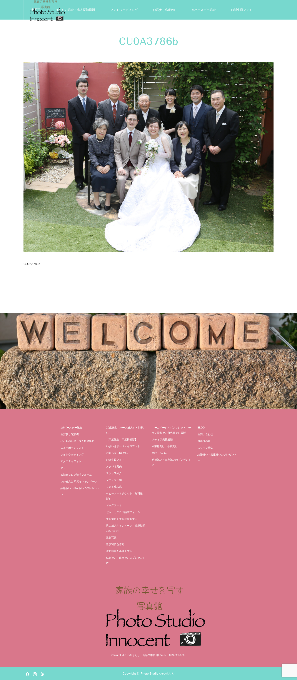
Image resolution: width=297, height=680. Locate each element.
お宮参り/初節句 (164, 10)
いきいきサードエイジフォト (84, 29)
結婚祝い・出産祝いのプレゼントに (235, 29)
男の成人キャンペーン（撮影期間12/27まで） (125, 528)
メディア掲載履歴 (162, 439)
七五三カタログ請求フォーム (123, 512)
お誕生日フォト (241, 10)
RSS (42, 673)
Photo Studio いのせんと (157, 673)
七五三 (35, 10)
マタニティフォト (70, 461)
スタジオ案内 (156, 29)
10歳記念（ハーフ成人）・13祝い (124, 430)
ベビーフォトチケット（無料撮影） (124, 496)
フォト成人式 (114, 486)
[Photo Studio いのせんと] (148, 616)
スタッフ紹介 (114, 473)
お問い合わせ (205, 434)
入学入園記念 (40, 29)
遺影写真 (125, 29)
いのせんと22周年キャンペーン (78, 481)
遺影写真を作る (115, 544)
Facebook (26, 673)
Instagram (34, 673)
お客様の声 (187, 29)
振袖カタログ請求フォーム (76, 474)
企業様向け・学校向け (165, 446)
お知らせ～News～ (117, 453)
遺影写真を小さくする (119, 551)
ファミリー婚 (114, 480)
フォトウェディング (124, 10)
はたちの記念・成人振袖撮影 (75, 10)
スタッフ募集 (205, 447)
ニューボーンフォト (72, 447)
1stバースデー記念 (203, 10)
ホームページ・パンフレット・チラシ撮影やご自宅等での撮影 (171, 430)
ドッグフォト (114, 505)
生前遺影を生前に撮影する (121, 518)
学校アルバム (159, 453)
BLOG (201, 427)
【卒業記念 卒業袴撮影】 (121, 439)
